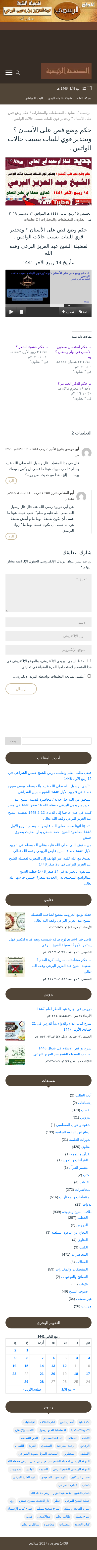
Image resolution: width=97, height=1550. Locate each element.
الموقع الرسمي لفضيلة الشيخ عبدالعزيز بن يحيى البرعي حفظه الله (49, 1461)
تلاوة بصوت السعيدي (53, 1477)
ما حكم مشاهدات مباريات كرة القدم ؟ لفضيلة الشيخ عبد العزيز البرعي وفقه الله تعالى (62, 966)
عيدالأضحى (44, 1516)
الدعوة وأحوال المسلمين (74, 1125)
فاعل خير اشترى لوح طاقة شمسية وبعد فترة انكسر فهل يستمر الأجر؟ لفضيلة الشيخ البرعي (50, 942)
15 (26, 1366)
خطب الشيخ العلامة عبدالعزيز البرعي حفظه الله (60, 1493)
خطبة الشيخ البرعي (77, 1500)
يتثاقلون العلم (30, 1524)
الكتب (87, 1175)
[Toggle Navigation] (8, 73)
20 (53, 1374)
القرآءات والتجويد (75, 1160)
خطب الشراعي (67, 1485)
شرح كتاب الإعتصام (19, 1508)
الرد (11, 481)
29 (26, 1382)
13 (53, 1366)
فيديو (29, 1516)
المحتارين (69, 1453)
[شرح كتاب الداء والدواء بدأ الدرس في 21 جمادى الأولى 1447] (15, 1031)
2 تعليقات (31, 219)
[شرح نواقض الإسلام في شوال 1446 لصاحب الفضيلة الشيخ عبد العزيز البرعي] (15, 1056)
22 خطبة (84, 1422)
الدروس (86, 1117)
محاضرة (49, 1524)
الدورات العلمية (80, 1140)
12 (65, 1366)
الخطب (86, 1110)
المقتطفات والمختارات (57, 219)
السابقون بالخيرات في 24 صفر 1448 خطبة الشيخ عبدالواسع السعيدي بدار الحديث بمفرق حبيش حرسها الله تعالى (50, 877)
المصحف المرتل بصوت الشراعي (38, 1453)
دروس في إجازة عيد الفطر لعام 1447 (64, 1009)
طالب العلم (63, 1516)
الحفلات (72, 1438)
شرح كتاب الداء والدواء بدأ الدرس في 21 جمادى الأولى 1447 (62, 1026)
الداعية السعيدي (52, 1438)
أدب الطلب (83, 1095)
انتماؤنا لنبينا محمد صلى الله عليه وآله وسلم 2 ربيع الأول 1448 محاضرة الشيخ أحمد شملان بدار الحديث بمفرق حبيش (51, 832)
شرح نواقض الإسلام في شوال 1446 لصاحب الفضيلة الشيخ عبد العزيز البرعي (62, 1051)
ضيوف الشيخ (78, 1291)
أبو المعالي (66, 493)
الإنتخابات (29, 1422)
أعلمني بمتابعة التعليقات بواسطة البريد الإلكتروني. (49, 676)
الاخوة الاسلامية (80, 1430)
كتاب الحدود (82, 1524)
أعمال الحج (67, 1422)
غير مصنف (84, 1299)
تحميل (70, 312)
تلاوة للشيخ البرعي (24, 1477)
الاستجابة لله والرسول (52, 1430)
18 (76, 1374)
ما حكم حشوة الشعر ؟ (32, 347)
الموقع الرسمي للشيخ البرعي (71, 1469)
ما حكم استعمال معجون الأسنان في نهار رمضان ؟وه (73, 352)
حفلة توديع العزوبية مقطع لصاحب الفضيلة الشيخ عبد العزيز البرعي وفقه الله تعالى (61, 917)
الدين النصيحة (29, 1438)
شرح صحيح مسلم (48, 1508)
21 (42, 1374)
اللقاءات (86, 1182)
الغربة (32, 1446)
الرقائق (85, 1446)
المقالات (82, 1262)
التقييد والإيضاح (24, 1430)
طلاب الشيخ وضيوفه (77, 1212)
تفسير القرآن (78, 1167)
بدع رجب (15, 1469)
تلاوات (87, 1204)
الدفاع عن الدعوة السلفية (73, 1132)
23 (14, 1374)
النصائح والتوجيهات (74, 1277)
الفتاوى (80, 219)
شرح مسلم (82, 1516)
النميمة (43, 1469)
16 (14, 1366)
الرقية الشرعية (66, 1446)
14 (42, 1366)
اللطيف (85, 1453)
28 (42, 1382)
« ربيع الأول (68, 1389)
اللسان (19, 1446)
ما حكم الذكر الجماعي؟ (75, 383)
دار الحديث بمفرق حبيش (34, 1500)
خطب (86, 1485)
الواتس (30, 1469)
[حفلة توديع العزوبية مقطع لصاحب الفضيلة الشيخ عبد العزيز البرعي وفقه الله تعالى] (15, 923)
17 (88, 1374)
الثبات (86, 1438)
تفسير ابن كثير (80, 1477)
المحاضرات (83, 1190)
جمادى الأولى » (32, 1389)
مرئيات (86, 1306)
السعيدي (46, 1446)
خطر (57, 1500)
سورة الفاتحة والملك (77, 1508)
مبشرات (64, 1524)
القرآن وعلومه (81, 1154)
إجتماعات (85, 1103)
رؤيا (11, 1500)
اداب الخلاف (47, 1422)
